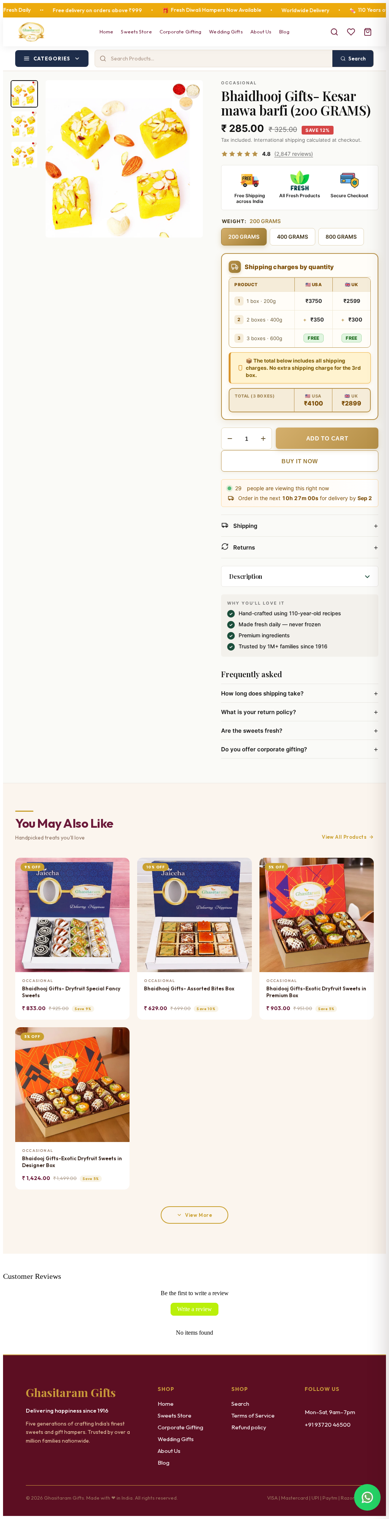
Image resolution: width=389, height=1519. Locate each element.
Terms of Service (253, 1415)
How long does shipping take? (299, 693)
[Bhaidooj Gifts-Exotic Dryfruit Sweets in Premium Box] (316, 915)
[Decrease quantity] (229, 438)
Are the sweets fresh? (299, 730)
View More (198, 1215)
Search (240, 1403)
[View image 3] (24, 154)
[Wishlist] (351, 32)
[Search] (334, 32)
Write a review (194, 1309)
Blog (284, 32)
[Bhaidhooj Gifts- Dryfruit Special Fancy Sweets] (72, 915)
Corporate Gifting (181, 32)
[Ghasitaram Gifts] (31, 32)
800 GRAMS (341, 236)
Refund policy (248, 1427)
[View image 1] (24, 94)
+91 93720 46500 (328, 1424)
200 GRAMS (243, 236)
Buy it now (299, 461)
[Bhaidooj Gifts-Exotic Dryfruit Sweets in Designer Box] (72, 1084)
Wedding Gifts (225, 32)
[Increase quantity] (263, 438)
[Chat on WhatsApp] (367, 1497)
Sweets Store (136, 32)
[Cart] (368, 32)
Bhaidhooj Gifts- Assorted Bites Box (189, 988)
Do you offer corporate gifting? (299, 749)
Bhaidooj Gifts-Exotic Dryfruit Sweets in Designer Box (72, 1161)
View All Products (344, 837)
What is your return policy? (299, 711)
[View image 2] (24, 124)
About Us (261, 32)
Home (106, 32)
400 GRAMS (292, 236)
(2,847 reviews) (293, 153)
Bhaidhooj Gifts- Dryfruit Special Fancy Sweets (71, 991)
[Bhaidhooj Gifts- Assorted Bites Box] (194, 915)
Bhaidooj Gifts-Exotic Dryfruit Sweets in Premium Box (316, 991)
